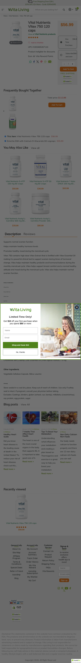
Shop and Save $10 (20, 345)
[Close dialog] (77, 307)
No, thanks (20, 352)
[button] (76, 661)
